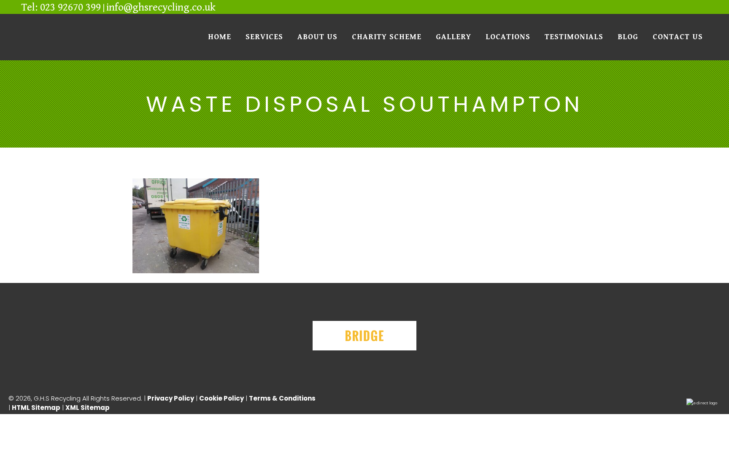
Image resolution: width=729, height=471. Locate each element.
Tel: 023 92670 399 (61, 7)
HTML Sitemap (36, 407)
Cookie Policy (221, 398)
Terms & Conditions (283, 398)
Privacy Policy (170, 398)
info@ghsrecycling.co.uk (161, 7)
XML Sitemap (87, 407)
